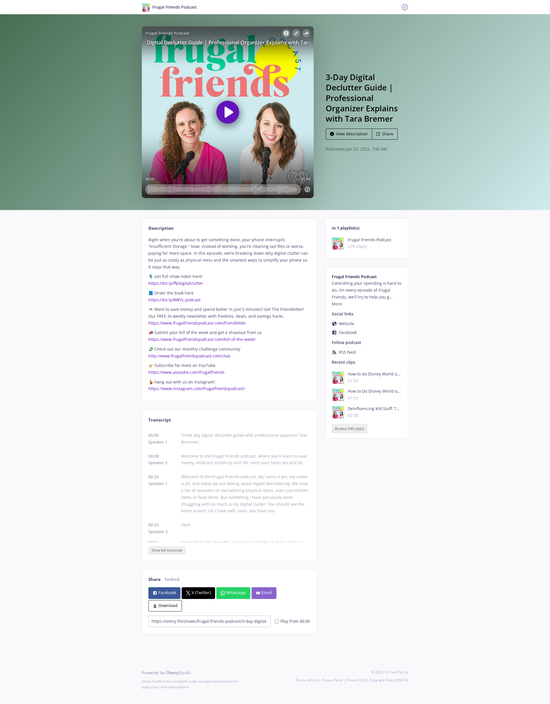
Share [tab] (154, 579)
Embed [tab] (172, 579)
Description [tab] (161, 228)
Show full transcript (167, 550)
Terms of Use (307, 680)
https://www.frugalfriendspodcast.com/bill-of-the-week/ (202, 339)
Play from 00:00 (295, 621)
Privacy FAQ (356, 680)
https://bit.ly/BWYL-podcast (174, 299)
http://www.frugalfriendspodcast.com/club (189, 356)
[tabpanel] (229, 314)
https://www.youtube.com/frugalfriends (186, 372)
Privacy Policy (332, 680)
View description (352, 134)
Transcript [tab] (159, 420)
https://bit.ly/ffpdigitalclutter (175, 283)
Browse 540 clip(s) (349, 428)
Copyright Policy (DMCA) (388, 680)
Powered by (154, 672)
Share (387, 134)
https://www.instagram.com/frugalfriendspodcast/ (196, 388)
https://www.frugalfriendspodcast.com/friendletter (197, 323)
